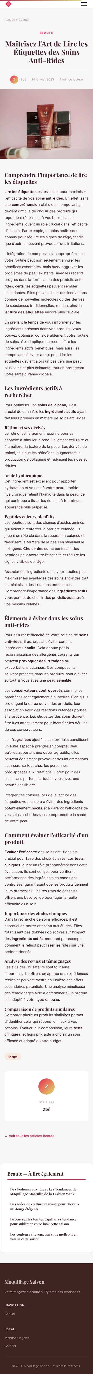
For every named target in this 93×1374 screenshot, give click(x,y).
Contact (10, 1346)
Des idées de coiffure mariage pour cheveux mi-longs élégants (44, 1206)
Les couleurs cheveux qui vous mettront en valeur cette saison (43, 1236)
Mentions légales (17, 1338)
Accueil (10, 19)
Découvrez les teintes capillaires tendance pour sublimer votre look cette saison (43, 1221)
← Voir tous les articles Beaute (29, 1136)
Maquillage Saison (24, 1281)
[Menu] (83, 4)
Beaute (24, 19)
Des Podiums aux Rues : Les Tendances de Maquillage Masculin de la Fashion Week (43, 1191)
